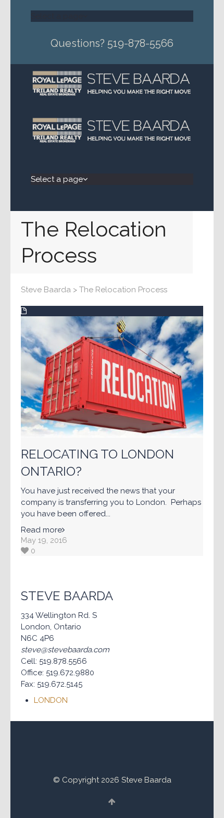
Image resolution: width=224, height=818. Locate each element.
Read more (41, 530)
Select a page (57, 16)
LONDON (51, 700)
